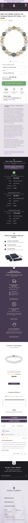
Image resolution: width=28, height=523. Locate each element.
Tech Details (12, 105)
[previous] (5, 366)
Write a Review (17, 421)
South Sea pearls (18, 151)
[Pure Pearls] (14, 5)
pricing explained (6, 79)
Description (7, 105)
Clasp (4, 70)
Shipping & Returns (19, 105)
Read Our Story (13, 318)
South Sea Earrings (13, 152)
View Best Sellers (14, 383)
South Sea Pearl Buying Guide (9, 137)
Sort (13, 426)
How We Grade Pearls (13, 336)
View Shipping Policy (13, 298)
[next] (23, 366)
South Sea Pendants (7, 153)
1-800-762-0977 (7, 511)
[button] (14, 21)
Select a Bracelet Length (8, 64)
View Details (11, 99)
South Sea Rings (20, 152)
